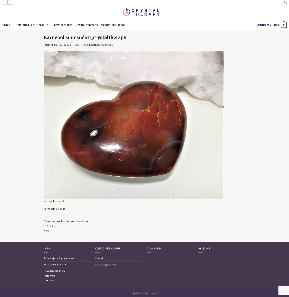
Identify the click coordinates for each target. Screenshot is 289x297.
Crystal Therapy (87, 25)
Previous (50, 226)
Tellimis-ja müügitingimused (59, 258)
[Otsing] (285, 2)
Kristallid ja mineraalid (32, 25)
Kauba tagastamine (106, 264)
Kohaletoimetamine (55, 264)
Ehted (6, 25)
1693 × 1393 (80, 45)
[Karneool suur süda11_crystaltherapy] (134, 125)
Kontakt (99, 258)
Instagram (49, 276)
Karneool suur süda (102, 45)
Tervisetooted (62, 25)
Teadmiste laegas (113, 25)
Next (48, 230)
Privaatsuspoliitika (54, 271)
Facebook (49, 280)
